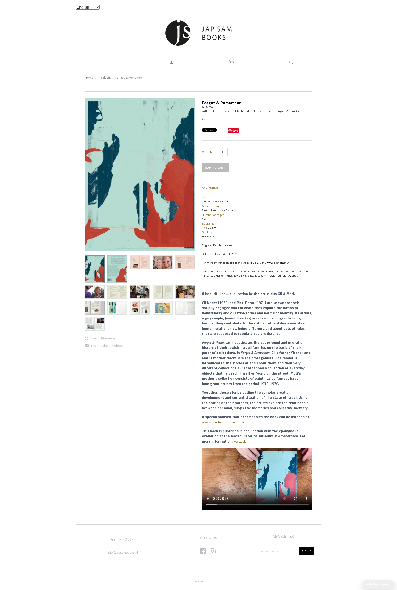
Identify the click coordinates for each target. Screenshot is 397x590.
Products (104, 78)
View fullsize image (100, 339)
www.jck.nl (241, 441)
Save (235, 130)
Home (89, 78)
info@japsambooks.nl (123, 552)
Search (198, 581)
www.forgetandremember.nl (222, 421)
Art (203, 187)
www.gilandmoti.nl (278, 262)
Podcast (213, 187)
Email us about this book (104, 346)
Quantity (207, 152)
